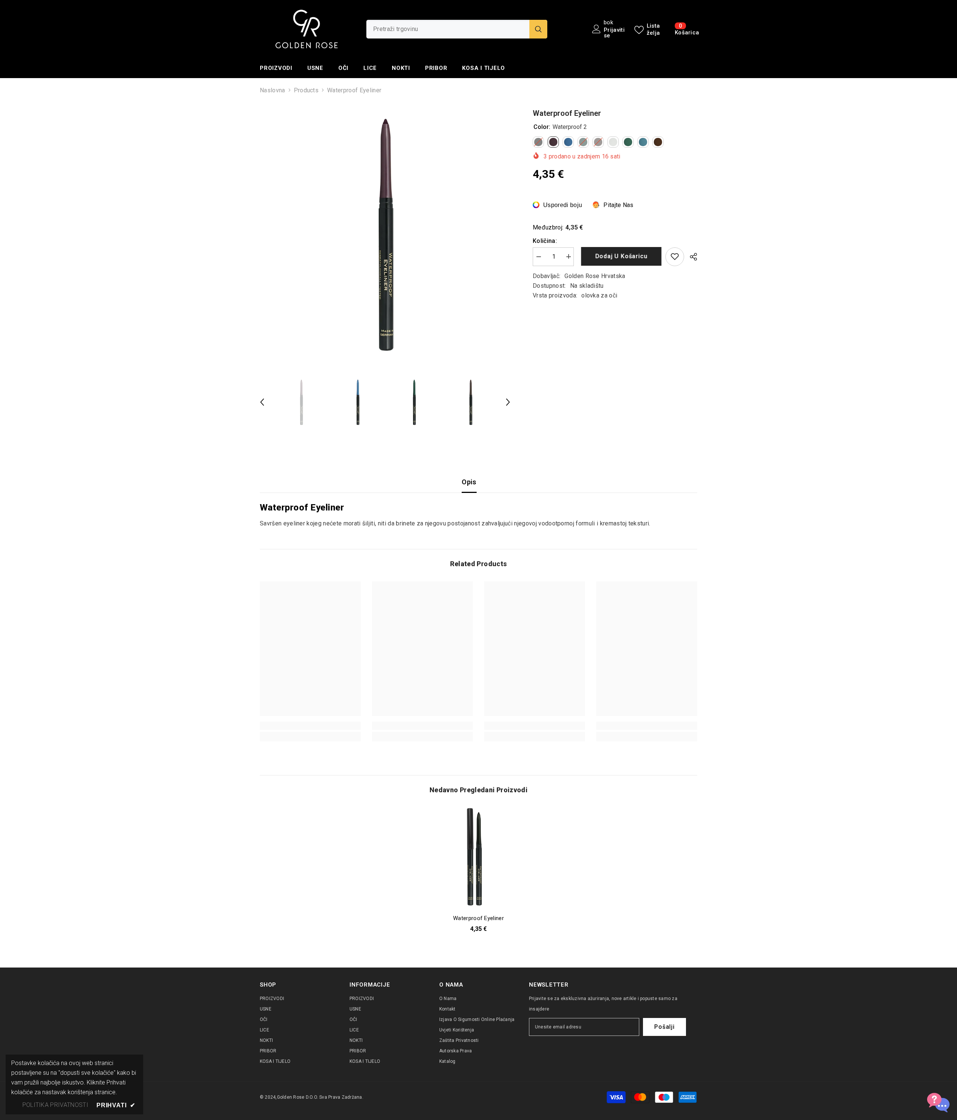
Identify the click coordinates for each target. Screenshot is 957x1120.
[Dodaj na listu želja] (674, 256)
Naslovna (272, 90)
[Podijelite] (690, 257)
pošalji (664, 1026)
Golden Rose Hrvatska (594, 275)
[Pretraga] (456, 29)
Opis (469, 482)
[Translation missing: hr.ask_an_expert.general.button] (938, 1101)
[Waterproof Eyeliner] (478, 858)
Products (306, 90)
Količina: (545, 240)
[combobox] (447, 29)
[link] (310, 726)
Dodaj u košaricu (620, 256)
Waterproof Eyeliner (478, 918)
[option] (385, 233)
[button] (262, 402)
